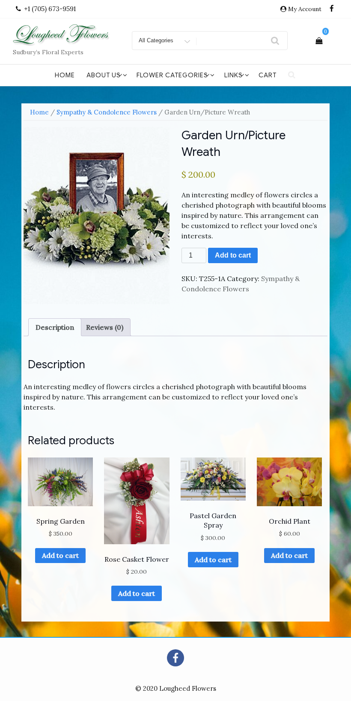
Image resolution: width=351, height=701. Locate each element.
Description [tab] (55, 327)
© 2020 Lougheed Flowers (175, 688)
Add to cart (233, 255)
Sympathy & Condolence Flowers (107, 112)
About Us (103, 75)
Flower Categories (172, 75)
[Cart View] (318, 40)
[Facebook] (332, 9)
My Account (304, 9)
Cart (268, 75)
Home (65, 75)
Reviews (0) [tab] (104, 327)
